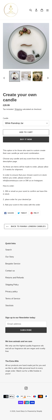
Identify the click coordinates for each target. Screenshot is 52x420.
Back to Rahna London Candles (28, 226)
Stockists (9, 305)
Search (8, 250)
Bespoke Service (12, 263)
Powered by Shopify (34, 411)
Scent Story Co (21, 411)
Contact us (10, 271)
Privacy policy (11, 291)
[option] (14, 76)
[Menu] (47, 10)
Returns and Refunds (14, 277)
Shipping (18, 109)
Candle (5, 118)
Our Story (9, 257)
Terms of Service (12, 298)
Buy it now (26, 139)
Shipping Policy (12, 284)
